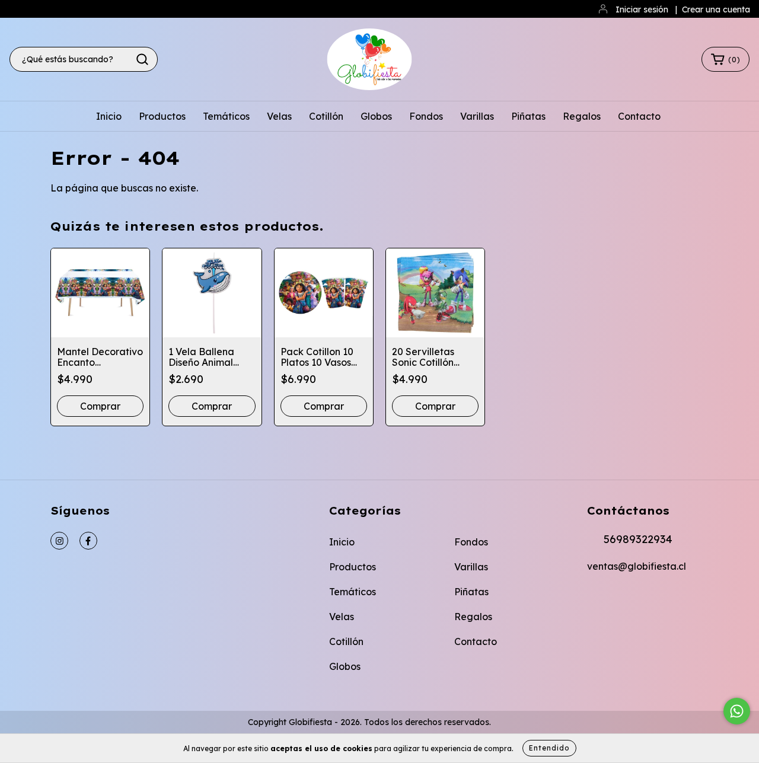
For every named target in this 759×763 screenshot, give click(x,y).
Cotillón (326, 116)
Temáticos (226, 116)
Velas (279, 116)
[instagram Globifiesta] (59, 541)
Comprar (100, 406)
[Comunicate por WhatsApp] (736, 711)
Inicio (109, 116)
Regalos (582, 116)
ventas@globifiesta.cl (636, 566)
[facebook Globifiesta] (88, 541)
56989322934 (638, 539)
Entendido (549, 747)
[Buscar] (142, 59)
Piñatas (528, 116)
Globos (376, 116)
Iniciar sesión (642, 9)
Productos (162, 116)
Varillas (477, 116)
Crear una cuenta (716, 9)
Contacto (639, 116)
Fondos (426, 116)
